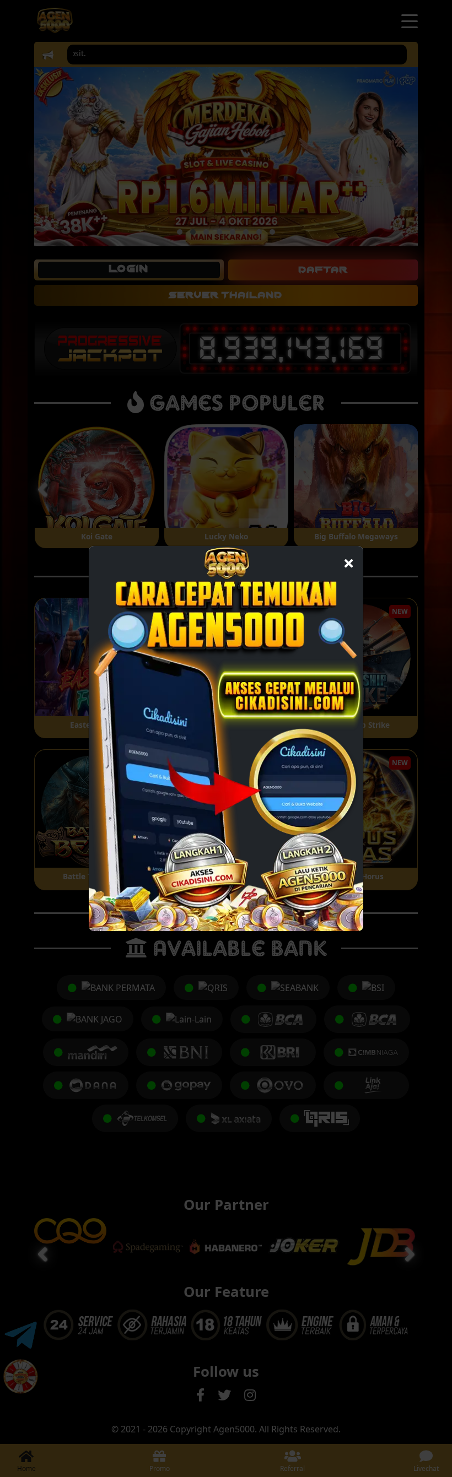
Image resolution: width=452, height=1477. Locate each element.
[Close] (349, 560)
